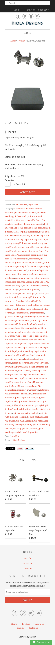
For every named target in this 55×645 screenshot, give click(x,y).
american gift (11, 212)
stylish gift (33, 405)
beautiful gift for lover (15, 220)
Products (21, 41)
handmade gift (11, 320)
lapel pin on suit (37, 355)
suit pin (43, 413)
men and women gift (38, 367)
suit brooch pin (32, 413)
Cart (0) (31, 10)
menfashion (33, 374)
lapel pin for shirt (30, 347)
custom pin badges (24, 278)
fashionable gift (12, 290)
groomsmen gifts (30, 316)
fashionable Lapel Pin (15, 293)
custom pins (38, 278)
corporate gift (35, 259)
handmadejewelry (18, 332)
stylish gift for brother (29, 409)
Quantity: (9, 180)
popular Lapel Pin (21, 397)
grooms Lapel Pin (13, 316)
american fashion (34, 208)
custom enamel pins (22, 270)
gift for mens (25, 309)
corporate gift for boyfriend (18, 262)
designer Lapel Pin (25, 282)
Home (14, 624)
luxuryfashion (21, 367)
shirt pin (18, 401)
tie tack (30, 417)
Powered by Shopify (27, 637)
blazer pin (20, 232)
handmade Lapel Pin (14, 328)
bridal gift (28, 235)
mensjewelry (23, 390)
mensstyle (34, 390)
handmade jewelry (36, 324)
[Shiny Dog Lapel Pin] (27, 61)
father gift (30, 293)
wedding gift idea (21, 428)
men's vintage (20, 374)
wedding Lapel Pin (13, 432)
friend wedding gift (25, 301)
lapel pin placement (14, 359)
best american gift (34, 224)
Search (27, 558)
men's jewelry (24, 370)
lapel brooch (35, 336)
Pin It (20, 448)
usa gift (12, 421)
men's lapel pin (39, 370)
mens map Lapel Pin (31, 386)
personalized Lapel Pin (20, 394)
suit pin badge (11, 417)
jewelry (12, 336)
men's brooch (11, 370)
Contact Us (27, 568)
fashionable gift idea (29, 290)
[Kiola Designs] (27, 23)
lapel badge (23, 336)
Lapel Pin (15, 436)
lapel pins (28, 359)
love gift (44, 363)
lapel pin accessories (18, 340)
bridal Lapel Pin (41, 235)
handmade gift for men (15, 324)
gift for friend (11, 309)
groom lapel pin (21, 313)
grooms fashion (36, 313)
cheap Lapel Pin (40, 251)
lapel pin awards (36, 340)
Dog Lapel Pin (42, 282)
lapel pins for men (20, 363)
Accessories (19, 208)
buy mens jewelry (30, 243)
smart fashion (29, 401)
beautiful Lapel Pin (36, 220)
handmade (44, 316)
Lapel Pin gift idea (21, 355)
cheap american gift (23, 247)
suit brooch (18, 413)
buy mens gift (15, 243)
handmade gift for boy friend (33, 320)
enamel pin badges (13, 286)
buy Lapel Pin (26, 239)
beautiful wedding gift (15, 224)
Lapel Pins (33, 205)
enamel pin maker (31, 286)
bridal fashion (15, 235)
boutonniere (32, 232)
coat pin (34, 255)
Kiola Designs (19, 440)
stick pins (23, 405)
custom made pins (30, 274)
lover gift (9, 367)
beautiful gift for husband (29, 216)
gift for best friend (23, 305)
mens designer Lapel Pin (25, 382)
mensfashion (10, 390)
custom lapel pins (13, 274)
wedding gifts (36, 428)
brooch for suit (12, 239)
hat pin (31, 332)
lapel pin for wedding (22, 351)
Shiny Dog (35, 397)
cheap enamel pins (23, 251)
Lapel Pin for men (13, 347)
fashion (44, 286)
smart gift (41, 401)
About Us (27, 563)
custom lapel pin (40, 270)
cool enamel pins (20, 259)
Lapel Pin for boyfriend (16, 343)
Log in (17, 10)
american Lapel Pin (27, 212)
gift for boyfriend (41, 305)
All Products (21, 205)
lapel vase (35, 363)
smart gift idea (11, 405)
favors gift (27, 297)
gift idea (35, 309)
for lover (37, 297)
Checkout (43, 10)
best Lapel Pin (30, 228)
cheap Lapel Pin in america (17, 255)
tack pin (22, 417)
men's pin (9, 374)
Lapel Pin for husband (38, 343)
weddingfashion (30, 432)
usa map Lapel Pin (24, 421)
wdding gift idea (33, 425)
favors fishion (15, 297)
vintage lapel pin (16, 425)
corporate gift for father (24, 266)
